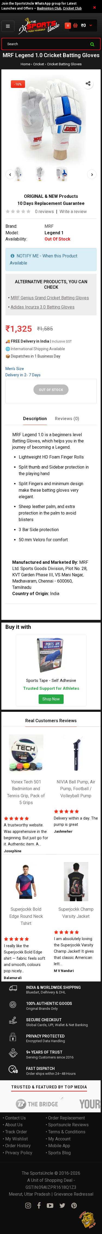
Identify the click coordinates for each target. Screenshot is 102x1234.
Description (35, 418)
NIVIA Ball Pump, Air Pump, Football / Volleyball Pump (76, 788)
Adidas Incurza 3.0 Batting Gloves (43, 306)
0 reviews (44, 211)
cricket (55, 606)
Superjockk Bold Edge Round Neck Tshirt (26, 916)
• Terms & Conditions (65, 1131)
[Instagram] (28, 1205)
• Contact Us (14, 1117)
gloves (85, 606)
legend (32, 606)
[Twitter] (62, 1205)
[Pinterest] (74, 1205)
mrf (21, 606)
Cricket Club (72, 8)
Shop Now (51, 699)
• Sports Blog (58, 1152)
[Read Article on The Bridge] (32, 1104)
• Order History (17, 1145)
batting (70, 606)
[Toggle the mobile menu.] (7, 26)
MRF (49, 226)
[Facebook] (39, 1205)
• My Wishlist (15, 1138)
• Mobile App (58, 1145)
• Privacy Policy (17, 1152)
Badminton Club (49, 8)
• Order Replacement (65, 1117)
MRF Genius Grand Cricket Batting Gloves (50, 297)
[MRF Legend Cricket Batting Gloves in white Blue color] (51, 120)
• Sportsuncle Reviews (67, 1124)
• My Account (58, 1138)
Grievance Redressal (73, 1194)
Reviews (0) (67, 418)
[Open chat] (88, 1220)
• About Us (13, 1124)
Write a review (73, 211)
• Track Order (15, 1131)
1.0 (44, 606)
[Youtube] (50, 1205)
